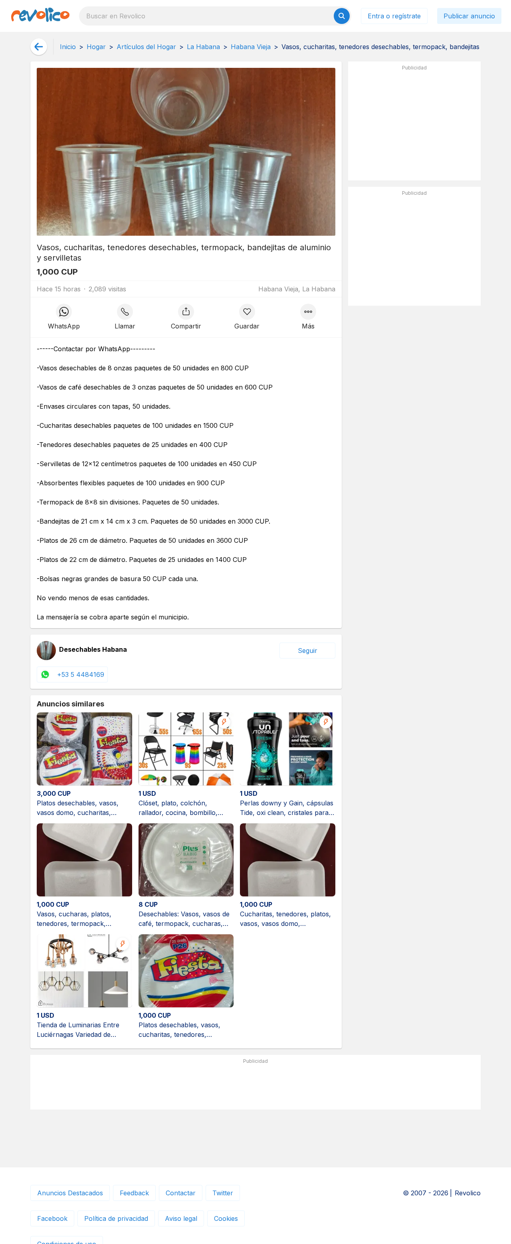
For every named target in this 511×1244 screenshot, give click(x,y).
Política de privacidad (116, 1218)
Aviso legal (181, 1218)
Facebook (52, 1218)
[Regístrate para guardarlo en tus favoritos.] (247, 317)
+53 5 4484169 (80, 674)
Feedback (134, 1193)
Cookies (226, 1218)
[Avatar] (46, 650)
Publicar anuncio (469, 16)
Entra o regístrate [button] (394, 16)
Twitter (222, 1193)
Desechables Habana (93, 649)
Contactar (181, 1193)
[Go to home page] (40, 16)
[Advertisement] (414, 124)
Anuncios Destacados (70, 1193)
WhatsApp (64, 326)
